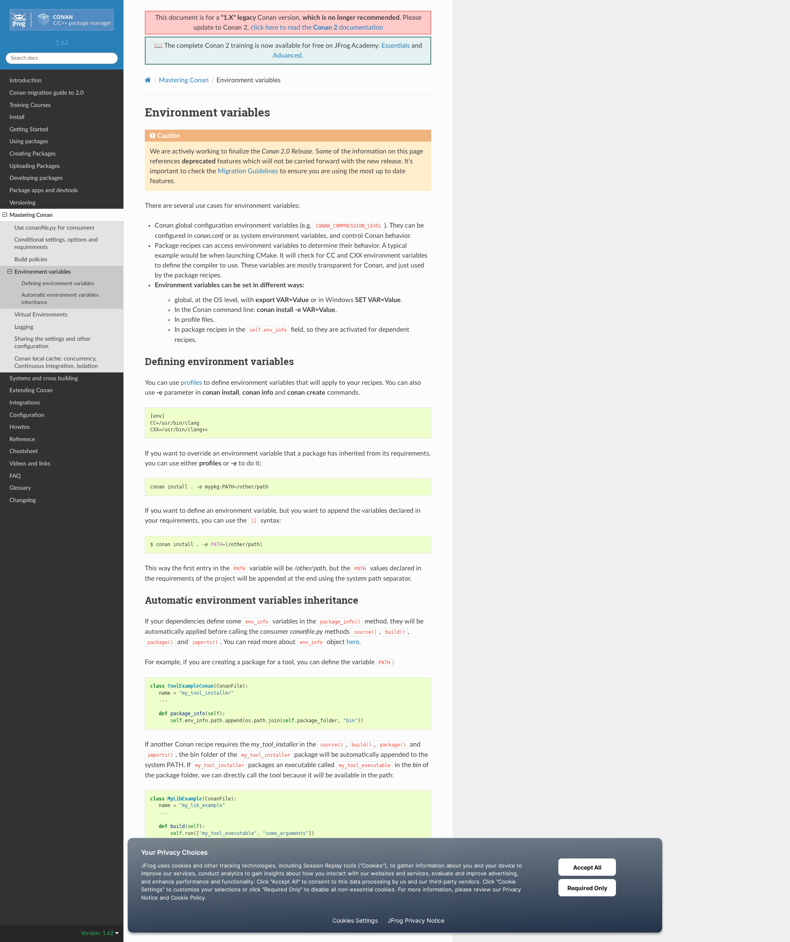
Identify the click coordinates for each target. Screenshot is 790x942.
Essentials (395, 45)
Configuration (26, 415)
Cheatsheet (23, 451)
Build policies (30, 259)
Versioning (22, 203)
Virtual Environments (40, 315)
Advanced (287, 55)
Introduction (25, 80)
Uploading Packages (34, 166)
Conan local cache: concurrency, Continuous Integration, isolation (56, 362)
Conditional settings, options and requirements (56, 243)
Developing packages (36, 178)
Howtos (19, 427)
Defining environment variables (57, 283)
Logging (23, 327)
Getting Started (28, 129)
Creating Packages (32, 154)
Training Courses (30, 105)
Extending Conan (31, 390)
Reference (22, 439)
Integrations (24, 403)
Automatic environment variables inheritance (60, 299)
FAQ (15, 476)
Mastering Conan (31, 215)
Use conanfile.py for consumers (54, 228)
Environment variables (42, 272)
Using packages (28, 141)
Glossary (20, 488)
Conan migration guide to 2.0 (46, 93)
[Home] (148, 80)
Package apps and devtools (43, 190)
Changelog (22, 500)
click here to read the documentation (317, 27)
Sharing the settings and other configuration (52, 342)
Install (16, 117)
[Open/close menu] (4, 215)
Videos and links (29, 464)
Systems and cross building (43, 378)
